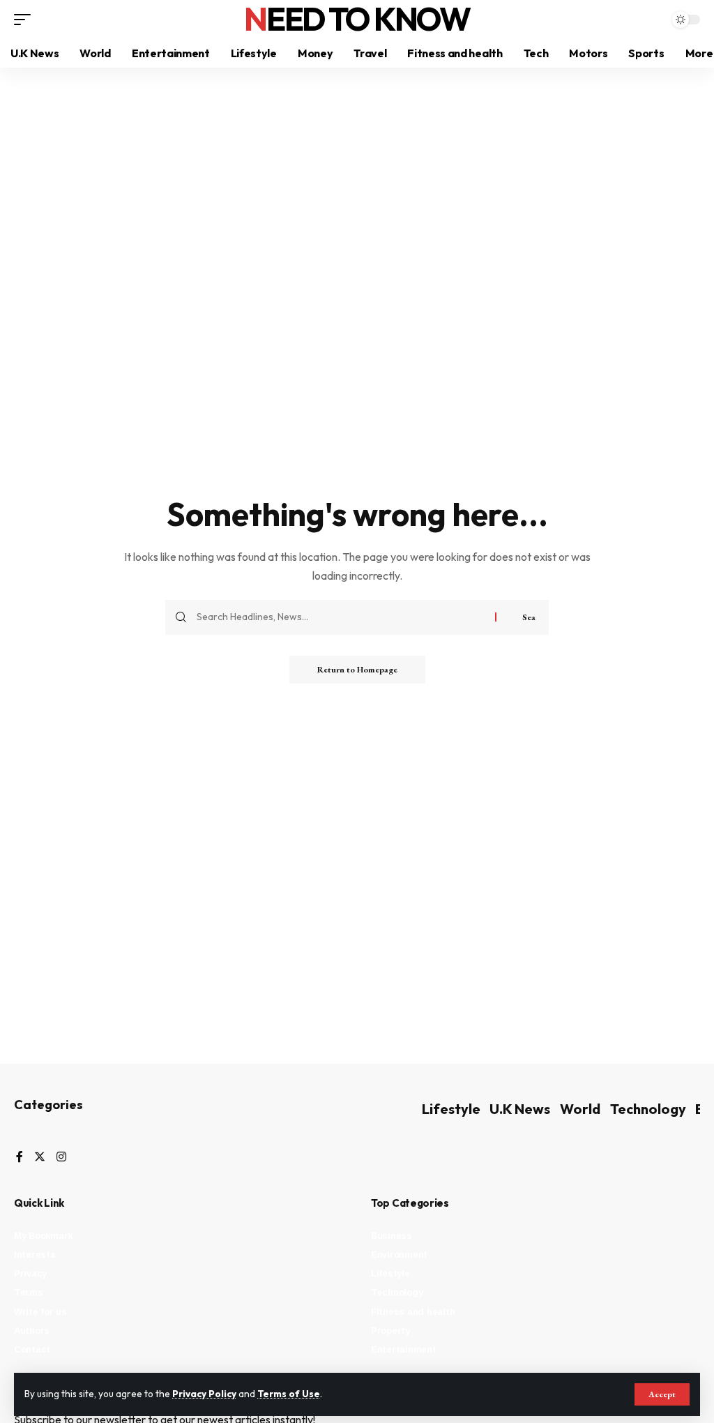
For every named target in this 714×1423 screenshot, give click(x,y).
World (580, 1108)
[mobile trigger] (26, 19)
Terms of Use (288, 1393)
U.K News (519, 1108)
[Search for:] (340, 617)
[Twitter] (39, 1157)
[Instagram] (61, 1157)
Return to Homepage (357, 669)
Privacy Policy (204, 1393)
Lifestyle (451, 1108)
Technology (648, 1108)
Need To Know (356, 18)
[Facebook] (19, 1157)
